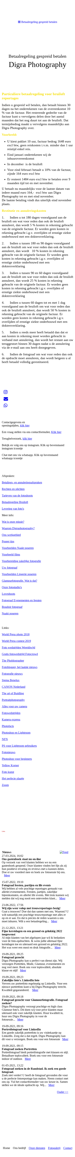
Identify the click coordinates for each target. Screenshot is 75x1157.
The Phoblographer (13, 660)
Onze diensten (37, 1148)
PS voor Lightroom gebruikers (19, 745)
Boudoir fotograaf (12, 606)
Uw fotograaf (9, 567)
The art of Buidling (13, 693)
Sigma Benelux (10, 680)
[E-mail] (6, 398)
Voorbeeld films (11, 554)
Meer (7, 875)
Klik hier (56, 432)
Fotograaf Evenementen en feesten (22, 600)
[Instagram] (5, 392)
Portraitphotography (13, 699)
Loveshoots (8, 593)
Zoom (5, 785)
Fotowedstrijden (11, 713)
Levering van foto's (13, 508)
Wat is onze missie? (13, 521)
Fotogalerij (54, 1148)
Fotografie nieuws (12, 673)
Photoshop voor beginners (17, 758)
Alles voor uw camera (14, 706)
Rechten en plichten (13, 489)
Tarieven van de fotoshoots (17, 495)
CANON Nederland (13, 686)
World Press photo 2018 (15, 634)
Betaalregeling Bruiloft (15, 502)
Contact (67, 1148)
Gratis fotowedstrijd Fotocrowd (20, 654)
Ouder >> (62, 1092)
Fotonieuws (8, 752)
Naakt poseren (10, 613)
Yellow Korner (10, 765)
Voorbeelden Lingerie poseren (19, 574)
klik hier (24, 425)
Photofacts (8, 726)
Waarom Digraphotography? (18, 528)
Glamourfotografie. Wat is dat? (19, 580)
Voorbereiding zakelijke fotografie (21, 561)
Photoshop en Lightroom (16, 732)
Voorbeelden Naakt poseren (18, 547)
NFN (5, 739)
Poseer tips (8, 541)
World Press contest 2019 (16, 640)
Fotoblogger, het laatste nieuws (19, 667)
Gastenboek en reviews (15, 415)
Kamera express (11, 719)
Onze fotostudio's (12, 587)
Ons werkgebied (11, 534)
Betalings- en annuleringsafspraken (22, 482)
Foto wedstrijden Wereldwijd (18, 647)
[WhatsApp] (5, 405)
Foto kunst (8, 771)
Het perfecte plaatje (13, 778)
